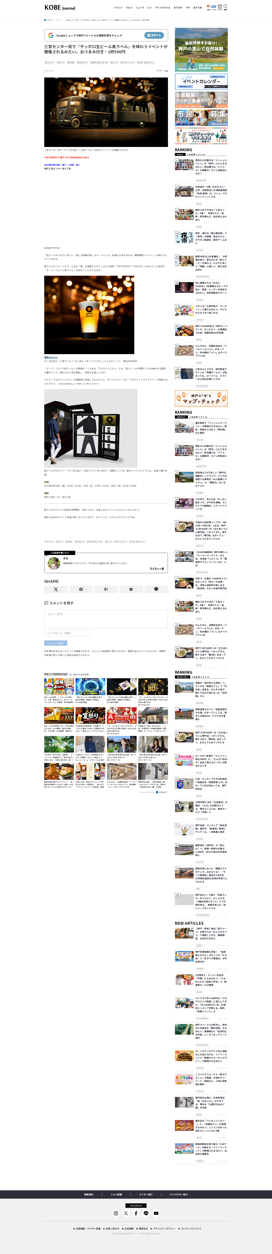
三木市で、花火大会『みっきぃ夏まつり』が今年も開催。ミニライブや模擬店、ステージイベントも (211, 504)
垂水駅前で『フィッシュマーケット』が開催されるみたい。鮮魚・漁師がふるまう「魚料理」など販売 (211, 427)
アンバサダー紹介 (179, 1194)
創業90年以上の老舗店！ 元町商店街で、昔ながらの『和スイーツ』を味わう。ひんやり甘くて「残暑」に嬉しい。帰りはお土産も (211, 263)
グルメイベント (128, 62)
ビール (115, 62)
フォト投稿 (116, 1194)
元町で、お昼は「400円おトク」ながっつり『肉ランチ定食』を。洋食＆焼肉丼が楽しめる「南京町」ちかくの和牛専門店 (211, 583)
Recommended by (148, 792)
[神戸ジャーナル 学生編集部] (201, 144)
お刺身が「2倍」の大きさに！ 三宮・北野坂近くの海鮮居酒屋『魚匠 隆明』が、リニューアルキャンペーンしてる (211, 191)
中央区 (71, 62)
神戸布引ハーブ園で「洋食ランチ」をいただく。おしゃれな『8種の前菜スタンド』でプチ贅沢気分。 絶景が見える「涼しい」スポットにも (211, 901)
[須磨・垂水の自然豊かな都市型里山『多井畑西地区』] (201, 71)
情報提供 (88, 1194)
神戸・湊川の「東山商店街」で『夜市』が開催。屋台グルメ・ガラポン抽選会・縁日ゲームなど (211, 238)
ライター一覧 (157, 568)
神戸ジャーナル (135, 1233)
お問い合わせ (112, 1228)
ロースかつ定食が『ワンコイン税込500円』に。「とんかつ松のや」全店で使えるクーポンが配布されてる (211, 760)
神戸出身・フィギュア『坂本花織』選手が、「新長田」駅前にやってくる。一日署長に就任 (211, 828)
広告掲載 (129, 1228)
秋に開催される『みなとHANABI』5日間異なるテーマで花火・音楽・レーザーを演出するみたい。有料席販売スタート (211, 287)
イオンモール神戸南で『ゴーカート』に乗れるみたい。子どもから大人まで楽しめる (211, 309)
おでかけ (178, 7)
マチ (188, 7)
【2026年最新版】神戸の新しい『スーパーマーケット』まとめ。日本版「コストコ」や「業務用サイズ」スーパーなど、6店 (211, 558)
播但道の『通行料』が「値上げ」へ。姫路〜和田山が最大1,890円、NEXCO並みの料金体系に (211, 850)
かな (166, 71)
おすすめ (197, 7)
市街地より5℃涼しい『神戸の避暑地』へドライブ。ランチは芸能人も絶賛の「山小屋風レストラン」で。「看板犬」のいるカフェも (211, 479)
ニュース (140, 7)
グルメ (129, 7)
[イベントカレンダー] (201, 89)
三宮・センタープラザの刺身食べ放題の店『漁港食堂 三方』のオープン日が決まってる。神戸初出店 (211, 783)
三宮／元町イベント (146, 62)
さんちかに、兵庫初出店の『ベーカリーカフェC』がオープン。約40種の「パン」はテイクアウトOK (211, 350)
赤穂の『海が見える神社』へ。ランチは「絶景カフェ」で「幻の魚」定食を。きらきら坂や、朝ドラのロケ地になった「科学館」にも (211, 689)
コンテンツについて (191, 1228)
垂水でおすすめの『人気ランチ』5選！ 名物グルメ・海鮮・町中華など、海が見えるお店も (211, 214)
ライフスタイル (162, 7)
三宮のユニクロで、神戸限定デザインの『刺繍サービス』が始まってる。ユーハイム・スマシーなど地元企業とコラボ (211, 374)
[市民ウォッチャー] (201, 126)
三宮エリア (83, 62)
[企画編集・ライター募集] (201, 108)
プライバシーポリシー (164, 1228)
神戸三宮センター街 (100, 62)
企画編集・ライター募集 (88, 1228)
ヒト (149, 7)
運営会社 (143, 1228)
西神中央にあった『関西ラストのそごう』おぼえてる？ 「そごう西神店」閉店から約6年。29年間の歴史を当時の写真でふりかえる (211, 875)
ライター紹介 (146, 1194)
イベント (118, 7)
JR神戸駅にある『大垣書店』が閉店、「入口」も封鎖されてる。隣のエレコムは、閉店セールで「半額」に (211, 807)
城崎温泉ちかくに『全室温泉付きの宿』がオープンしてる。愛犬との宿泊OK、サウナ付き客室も (211, 714)
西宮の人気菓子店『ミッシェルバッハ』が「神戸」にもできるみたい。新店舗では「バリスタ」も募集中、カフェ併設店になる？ (211, 167)
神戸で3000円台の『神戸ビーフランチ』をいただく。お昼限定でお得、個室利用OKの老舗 (211, 329)
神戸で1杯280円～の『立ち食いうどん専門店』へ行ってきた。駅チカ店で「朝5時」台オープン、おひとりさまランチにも (211, 653)
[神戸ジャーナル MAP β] (201, 406)
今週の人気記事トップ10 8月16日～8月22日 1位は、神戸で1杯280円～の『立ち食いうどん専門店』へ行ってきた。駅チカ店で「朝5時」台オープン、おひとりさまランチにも (211, 530)
